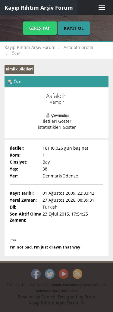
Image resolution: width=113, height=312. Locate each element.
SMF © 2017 (38, 285)
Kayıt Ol (74, 28)
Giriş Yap (40, 28)
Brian (89, 297)
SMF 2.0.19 (16, 285)
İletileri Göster (57, 121)
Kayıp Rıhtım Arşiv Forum (39, 7)
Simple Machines (65, 285)
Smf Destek (69, 291)
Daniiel (48, 297)
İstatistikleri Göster (57, 127)
